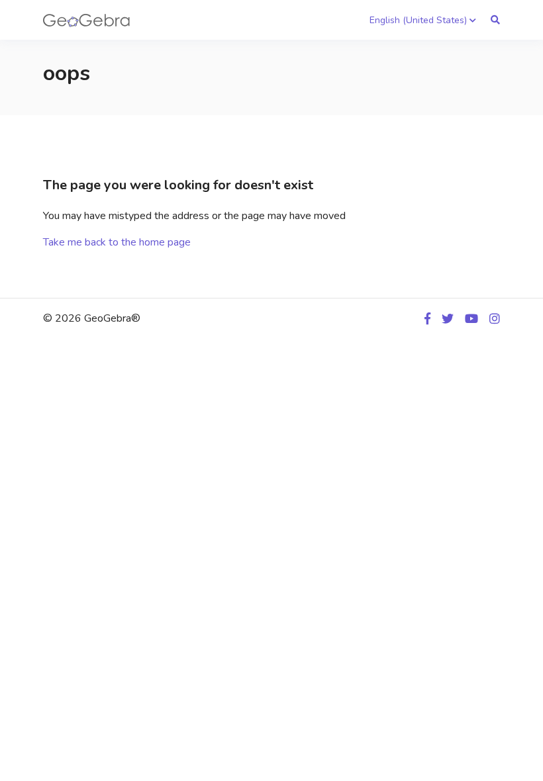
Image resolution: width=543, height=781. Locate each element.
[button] (423, 20)
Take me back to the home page (117, 242)
